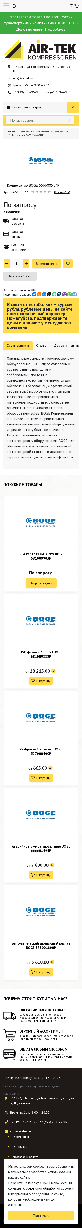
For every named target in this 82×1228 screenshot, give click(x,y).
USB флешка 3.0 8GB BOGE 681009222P (41, 654)
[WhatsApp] (69, 294)
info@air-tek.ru (23, 78)
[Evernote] (54, 294)
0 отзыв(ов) (62, 192)
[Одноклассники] (39, 294)
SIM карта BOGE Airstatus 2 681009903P (41, 556)
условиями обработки (43, 1188)
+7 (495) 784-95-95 (59, 92)
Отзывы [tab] (41, 345)
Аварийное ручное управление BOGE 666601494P (41, 848)
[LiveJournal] (59, 294)
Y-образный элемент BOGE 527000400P (41, 751)
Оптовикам (20, 1147)
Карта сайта (11, 1094)
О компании (21, 1137)
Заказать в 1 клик (20, 276)
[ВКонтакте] (34, 294)
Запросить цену (46, 263)
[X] (49, 294)
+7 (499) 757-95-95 (26, 92)
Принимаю (41, 1215)
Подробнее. (55, 29)
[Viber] (64, 294)
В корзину (43, 681)
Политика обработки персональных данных (32, 1086)
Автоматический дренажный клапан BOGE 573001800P (41, 945)
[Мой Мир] (44, 294)
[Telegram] (74, 294)
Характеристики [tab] (18, 345)
